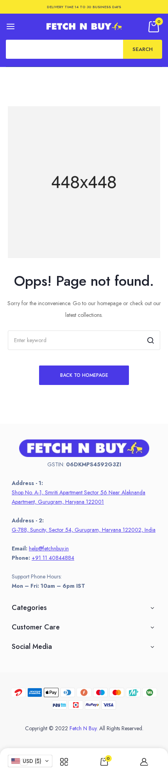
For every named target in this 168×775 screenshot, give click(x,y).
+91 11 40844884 (53, 558)
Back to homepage (84, 375)
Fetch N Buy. (84, 728)
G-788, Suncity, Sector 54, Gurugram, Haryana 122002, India (83, 530)
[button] (30, 761)
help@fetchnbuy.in (49, 548)
